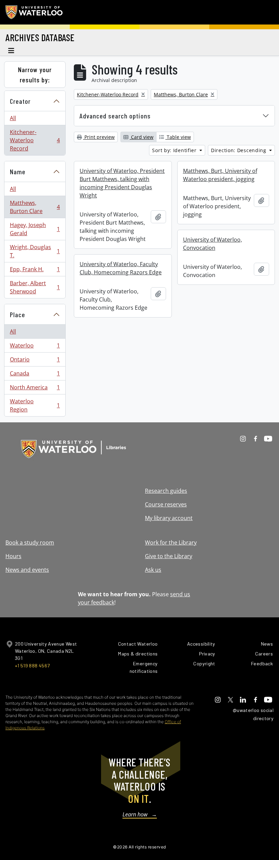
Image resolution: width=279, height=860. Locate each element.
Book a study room (29, 542)
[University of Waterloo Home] (34, 12)
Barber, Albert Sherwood (35, 287)
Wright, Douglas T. (35, 251)
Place (17, 314)
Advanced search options (115, 116)
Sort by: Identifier (175, 150)
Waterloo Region (35, 405)
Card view (141, 137)
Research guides (166, 490)
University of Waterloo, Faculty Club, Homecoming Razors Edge (121, 268)
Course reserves (166, 504)
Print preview (99, 137)
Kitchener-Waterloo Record (35, 140)
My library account (169, 518)
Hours (13, 556)
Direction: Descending (239, 150)
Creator (20, 101)
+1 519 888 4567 (32, 665)
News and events (27, 569)
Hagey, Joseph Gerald (35, 229)
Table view (178, 137)
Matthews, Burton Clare (35, 207)
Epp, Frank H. (35, 270)
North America (35, 389)
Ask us (153, 569)
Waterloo (35, 347)
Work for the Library (171, 542)
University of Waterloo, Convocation (212, 243)
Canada (35, 375)
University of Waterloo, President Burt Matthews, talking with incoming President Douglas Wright (122, 183)
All (13, 118)
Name (18, 171)
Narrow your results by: (35, 74)
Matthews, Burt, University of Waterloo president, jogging (220, 175)
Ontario (35, 361)
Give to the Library (168, 556)
